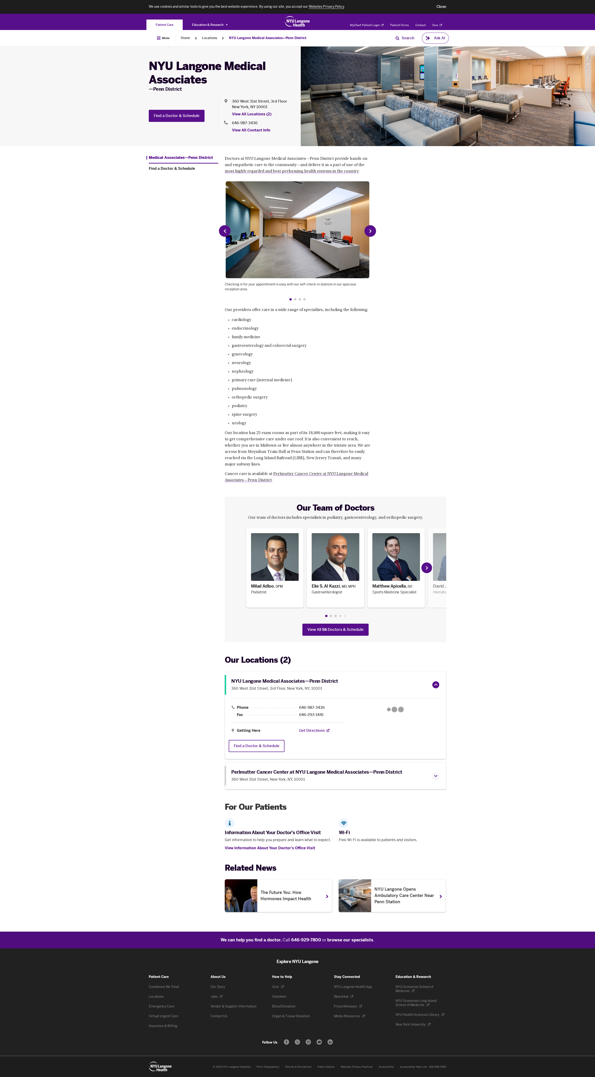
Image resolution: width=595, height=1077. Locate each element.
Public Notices (326, 1066)
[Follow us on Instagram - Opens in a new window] (308, 1042)
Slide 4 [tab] (340, 616)
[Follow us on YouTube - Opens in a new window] (319, 1042)
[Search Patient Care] (397, 38)
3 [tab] (300, 299)
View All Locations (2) (251, 114)
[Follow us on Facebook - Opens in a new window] (286, 1042)
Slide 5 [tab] (344, 615)
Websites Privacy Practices (356, 1066)
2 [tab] (295, 299)
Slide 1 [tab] (326, 616)
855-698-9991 (437, 1066)
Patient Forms (399, 25)
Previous (225, 231)
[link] (275, 568)
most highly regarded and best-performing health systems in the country (292, 171)
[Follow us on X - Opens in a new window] (297, 1042)
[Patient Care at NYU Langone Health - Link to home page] (297, 21)
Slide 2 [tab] (331, 616)
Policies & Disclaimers (298, 1066)
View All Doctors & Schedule (335, 629)
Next (370, 231)
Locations (209, 38)
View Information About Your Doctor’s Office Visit (270, 848)
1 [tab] (290, 299)
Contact (420, 25)
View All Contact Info (251, 130)
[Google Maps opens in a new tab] (395, 709)
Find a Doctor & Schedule (176, 116)
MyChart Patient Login (365, 25)
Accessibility (386, 1066)
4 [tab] (304, 299)
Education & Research (208, 25)
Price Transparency (268, 1066)
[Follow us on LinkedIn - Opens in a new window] (330, 1042)
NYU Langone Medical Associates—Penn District (267, 38)
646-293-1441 (311, 715)
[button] (441, 7)
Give (435, 25)
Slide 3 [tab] (335, 616)
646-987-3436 (245, 123)
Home (185, 38)
